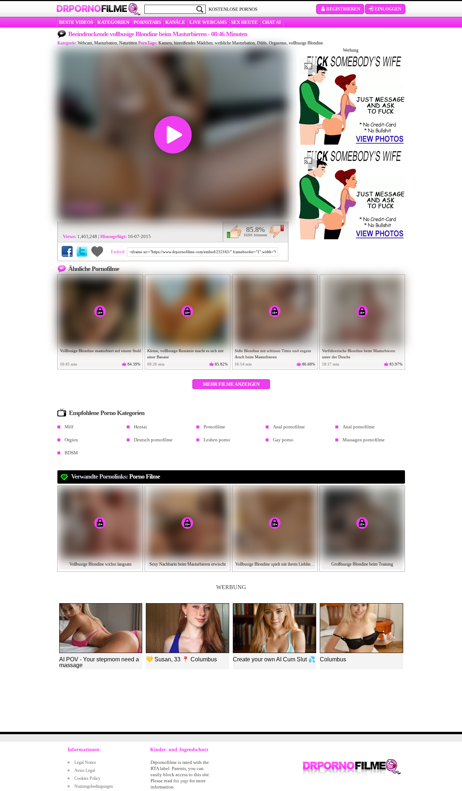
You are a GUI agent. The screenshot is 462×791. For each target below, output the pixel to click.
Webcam (85, 43)
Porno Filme (144, 476)
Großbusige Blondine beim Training (362, 564)
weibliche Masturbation (235, 43)
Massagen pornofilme (364, 439)
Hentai (140, 426)
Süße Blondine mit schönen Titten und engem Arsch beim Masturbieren (273, 354)
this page (180, 780)
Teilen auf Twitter (82, 251)
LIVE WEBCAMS (208, 22)
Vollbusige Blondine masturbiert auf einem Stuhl (100, 351)
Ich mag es (234, 231)
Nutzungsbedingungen (93, 786)
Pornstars (147, 22)
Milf (69, 426)
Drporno (91, 8)
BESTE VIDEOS (76, 22)
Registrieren (343, 9)
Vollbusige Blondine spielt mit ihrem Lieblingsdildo (275, 564)
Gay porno (283, 439)
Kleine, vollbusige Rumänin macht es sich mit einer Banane (185, 354)
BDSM (71, 452)
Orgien (71, 439)
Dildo (262, 43)
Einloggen (388, 9)
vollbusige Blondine (306, 43)
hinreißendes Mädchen (193, 43)
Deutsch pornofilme (153, 439)
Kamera (165, 43)
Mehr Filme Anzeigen (231, 384)
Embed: (119, 251)
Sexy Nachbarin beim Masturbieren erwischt (187, 564)
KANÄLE (175, 22)
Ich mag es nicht (277, 231)
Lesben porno (217, 439)
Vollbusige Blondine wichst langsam (100, 564)
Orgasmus (278, 43)
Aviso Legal (84, 770)
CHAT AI (271, 22)
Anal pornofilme (289, 426)
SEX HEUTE (244, 22)
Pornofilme (214, 426)
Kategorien (113, 22)
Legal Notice (85, 762)
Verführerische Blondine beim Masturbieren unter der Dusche (358, 354)
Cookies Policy (87, 778)
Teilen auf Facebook (67, 251)
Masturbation (105, 43)
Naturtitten (128, 43)
